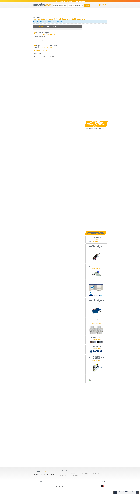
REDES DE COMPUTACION (40, 49)
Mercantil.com (96, 473)
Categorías (47, 26)
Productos (72, 473)
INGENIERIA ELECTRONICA (46, 47)
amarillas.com (42, 4)
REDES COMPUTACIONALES (54, 49)
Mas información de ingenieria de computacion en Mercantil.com (48, 21)
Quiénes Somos (62, 475)
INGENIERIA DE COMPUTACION (47, 34)
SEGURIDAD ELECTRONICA (40, 50)
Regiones (55, 26)
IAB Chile (102, 485)
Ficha (37, 40)
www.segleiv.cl (53, 56)
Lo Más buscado (74, 475)
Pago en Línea (85, 473)
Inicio (60, 473)
